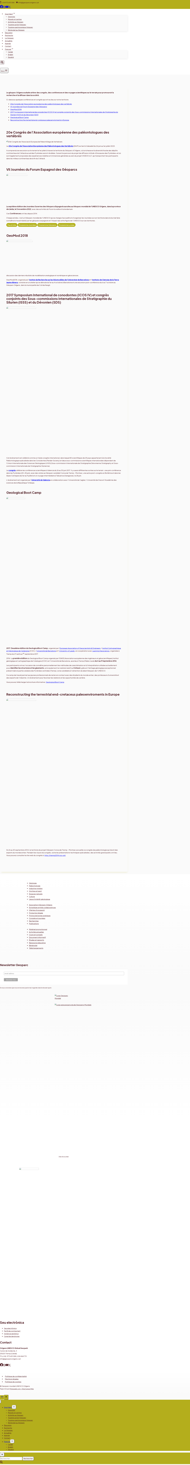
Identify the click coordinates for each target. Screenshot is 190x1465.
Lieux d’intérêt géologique (39, 899)
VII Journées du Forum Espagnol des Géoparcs (28, 106)
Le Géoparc (9, 38)
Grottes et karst (35, 891)
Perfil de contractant (12, 1331)
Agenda (8, 43)
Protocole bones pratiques (39, 916)
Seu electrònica (10, 1328)
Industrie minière (35, 888)
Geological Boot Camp (19, 117)
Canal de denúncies (11, 1336)
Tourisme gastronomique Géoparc (20, 27)
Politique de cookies (13, 1382)
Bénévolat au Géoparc (16, 30)
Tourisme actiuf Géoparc (17, 25)
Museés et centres (15, 19)
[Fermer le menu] (0, 1401)
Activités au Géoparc (15, 22)
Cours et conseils (36, 935)
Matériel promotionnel (38, 929)
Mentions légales (12, 1379)
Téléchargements (36, 948)
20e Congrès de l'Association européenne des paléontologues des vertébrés (41, 104)
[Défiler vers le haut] (2, 1397)
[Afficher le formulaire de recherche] (2, 62)
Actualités (8, 41)
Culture (32, 896)
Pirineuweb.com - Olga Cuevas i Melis (22, 1389)
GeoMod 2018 (16, 109)
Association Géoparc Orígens (40, 905)
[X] (9, 7)
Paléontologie (34, 886)
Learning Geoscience (100, 651)
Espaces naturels (35, 894)
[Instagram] (4, 7)
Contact (8, 46)
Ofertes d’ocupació (37, 910)
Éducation (8, 33)
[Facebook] (1, 7)
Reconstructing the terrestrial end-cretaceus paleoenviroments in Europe (39, 120)
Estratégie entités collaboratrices (42, 907)
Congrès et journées (37, 918)
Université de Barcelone (46, 651)
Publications (34, 924)
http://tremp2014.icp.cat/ (55, 855)
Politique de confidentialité (16, 1376)
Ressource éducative (37, 943)
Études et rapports (36, 940)
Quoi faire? (8, 1407)
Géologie (33, 883)
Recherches (34, 921)
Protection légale (36, 913)
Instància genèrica (11, 1334)
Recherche (9, 35)
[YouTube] (7, 7)
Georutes (11, 17)
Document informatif (37, 937)
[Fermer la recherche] (2, 1455)
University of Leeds (67, 651)
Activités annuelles (36, 932)
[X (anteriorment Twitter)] (9, 1365)
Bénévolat (33, 945)
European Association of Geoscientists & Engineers (80, 648)
